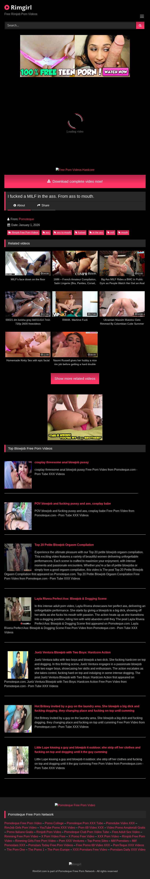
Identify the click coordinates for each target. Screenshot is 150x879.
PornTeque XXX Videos (128, 845)
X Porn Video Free (53, 836)
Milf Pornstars (120, 840)
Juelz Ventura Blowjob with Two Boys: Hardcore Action (73, 652)
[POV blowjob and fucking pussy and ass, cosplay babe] (18, 528)
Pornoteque (26, 219)
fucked (81, 232)
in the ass (98, 232)
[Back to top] (139, 868)
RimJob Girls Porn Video (20, 827)
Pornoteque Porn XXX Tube (85, 823)
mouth (124, 232)
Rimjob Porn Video (48, 832)
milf (112, 232)
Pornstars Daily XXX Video (127, 849)
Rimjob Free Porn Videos (25, 232)
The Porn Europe (58, 849)
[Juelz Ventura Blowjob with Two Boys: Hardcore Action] (18, 677)
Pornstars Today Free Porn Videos (50, 845)
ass (48, 232)
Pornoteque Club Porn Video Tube (86, 832)
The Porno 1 (36, 849)
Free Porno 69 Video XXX (93, 845)
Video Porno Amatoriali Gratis (126, 827)
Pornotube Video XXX (120, 823)
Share (45, 205)
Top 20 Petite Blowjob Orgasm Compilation (64, 544)
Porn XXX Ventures (71, 840)
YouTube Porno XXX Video (57, 827)
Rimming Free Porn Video (21, 836)
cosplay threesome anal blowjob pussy (62, 462)
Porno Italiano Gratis (20, 832)
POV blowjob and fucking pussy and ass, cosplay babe (73, 503)
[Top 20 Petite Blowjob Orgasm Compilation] (18, 570)
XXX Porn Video (108, 836)
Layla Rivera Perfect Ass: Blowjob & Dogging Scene (71, 598)
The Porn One (16, 849)
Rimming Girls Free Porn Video (35, 840)
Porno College (54, 823)
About (21, 205)
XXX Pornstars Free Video (90, 849)
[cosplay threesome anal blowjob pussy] (18, 487)
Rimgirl (20, 7)
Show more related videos (75, 378)
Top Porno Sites (97, 840)
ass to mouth (64, 232)
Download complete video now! (77, 181)
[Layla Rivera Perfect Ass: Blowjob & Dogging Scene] (18, 623)
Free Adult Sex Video (126, 832)
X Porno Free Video (81, 836)
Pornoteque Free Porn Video (23, 823)
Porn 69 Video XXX (91, 827)
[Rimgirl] (75, 864)
